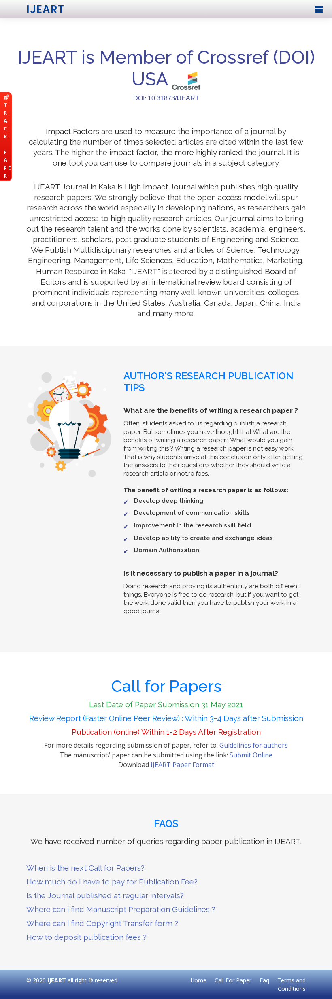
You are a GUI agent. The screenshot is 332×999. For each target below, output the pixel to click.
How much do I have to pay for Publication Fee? (112, 881)
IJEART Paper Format (182, 764)
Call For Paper (233, 980)
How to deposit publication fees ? (86, 937)
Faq (264, 980)
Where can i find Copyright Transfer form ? (102, 923)
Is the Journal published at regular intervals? (105, 895)
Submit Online (251, 754)
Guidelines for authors (253, 745)
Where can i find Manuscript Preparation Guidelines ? (120, 909)
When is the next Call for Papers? (85, 867)
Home (198, 980)
